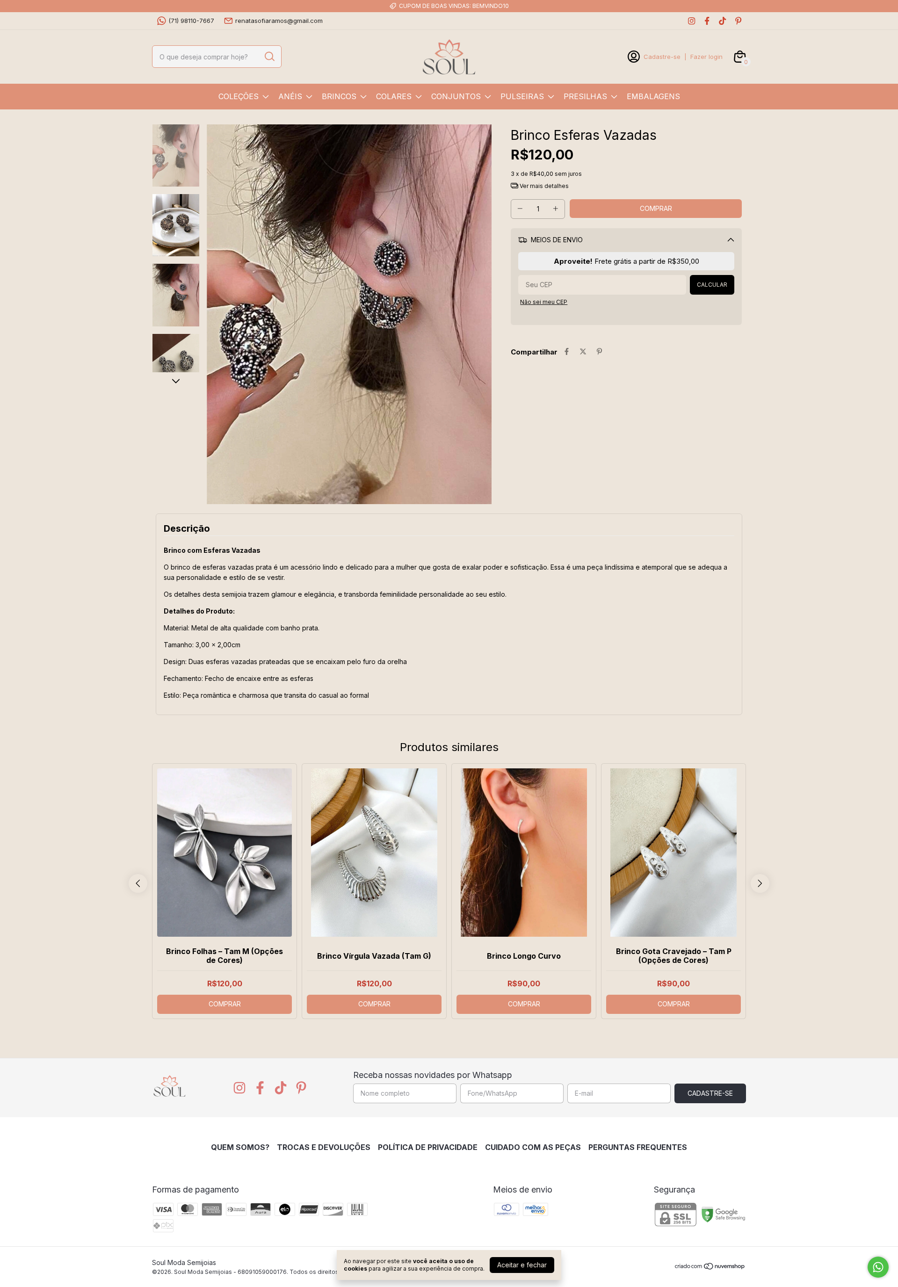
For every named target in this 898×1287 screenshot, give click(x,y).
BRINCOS (339, 96)
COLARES (394, 96)
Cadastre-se (662, 56)
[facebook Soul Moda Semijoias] (707, 21)
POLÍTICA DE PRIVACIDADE (428, 1147)
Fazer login (706, 56)
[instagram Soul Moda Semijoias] (691, 21)
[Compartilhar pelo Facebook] (566, 352)
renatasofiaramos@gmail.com (279, 20)
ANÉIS (290, 96)
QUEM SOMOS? (240, 1147)
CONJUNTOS (456, 96)
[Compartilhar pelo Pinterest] (599, 352)
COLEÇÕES (238, 96)
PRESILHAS (585, 96)
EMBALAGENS (653, 96)
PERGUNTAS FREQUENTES (637, 1147)
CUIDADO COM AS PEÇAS (533, 1147)
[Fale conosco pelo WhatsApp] (878, 1267)
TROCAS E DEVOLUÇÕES (323, 1147)
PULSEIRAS (522, 96)
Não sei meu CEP (543, 301)
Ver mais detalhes (543, 185)
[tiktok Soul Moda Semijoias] (722, 21)
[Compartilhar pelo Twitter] (583, 352)
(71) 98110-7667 (191, 20)
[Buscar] (269, 56)
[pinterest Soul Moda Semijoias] (738, 21)
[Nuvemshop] (710, 1268)
